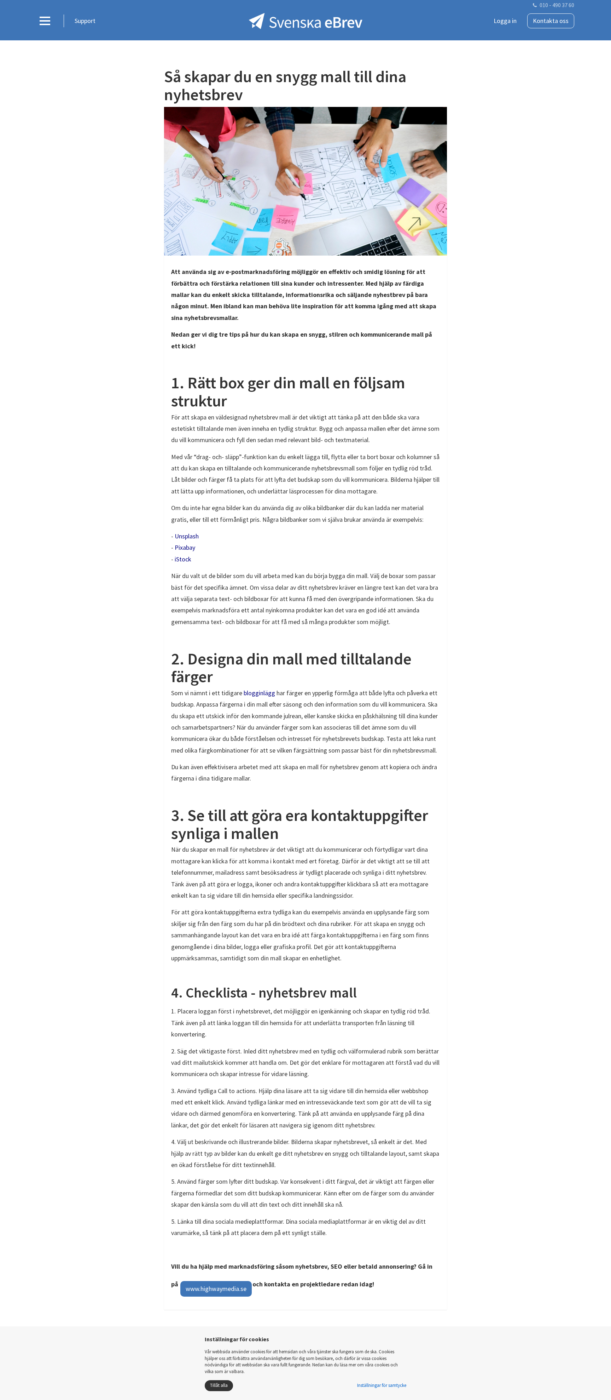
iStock (183, 559)
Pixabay (185, 547)
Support (85, 21)
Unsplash (187, 536)
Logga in (505, 21)
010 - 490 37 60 (557, 4)
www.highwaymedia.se (216, 1289)
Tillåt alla (219, 1385)
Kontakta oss (551, 21)
